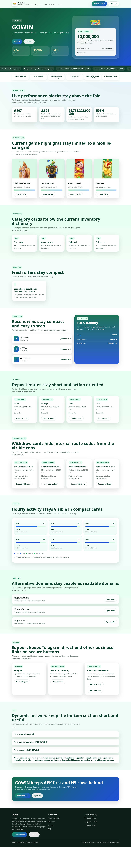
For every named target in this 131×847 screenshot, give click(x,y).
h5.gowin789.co (90, 825)
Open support (58, 682)
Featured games (54, 818)
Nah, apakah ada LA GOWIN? (26, 750)
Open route (110, 599)
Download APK (99, 4)
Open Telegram (22, 682)
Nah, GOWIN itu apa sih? (24, 734)
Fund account (21, 418)
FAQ (49, 829)
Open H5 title (21, 194)
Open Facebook (95, 690)
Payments (51, 822)
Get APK (17, 42)
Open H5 (113, 4)
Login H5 (29, 42)
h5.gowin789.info (91, 822)
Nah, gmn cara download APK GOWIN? (30, 742)
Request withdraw (23, 484)
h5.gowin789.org (91, 818)
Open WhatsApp (95, 684)
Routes (50, 825)
